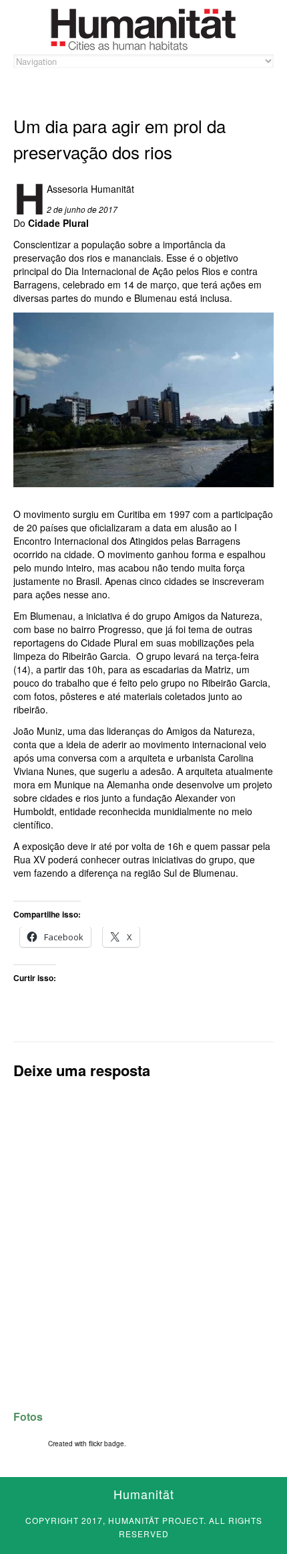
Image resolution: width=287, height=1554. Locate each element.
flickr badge (106, 1443)
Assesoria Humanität (90, 188)
